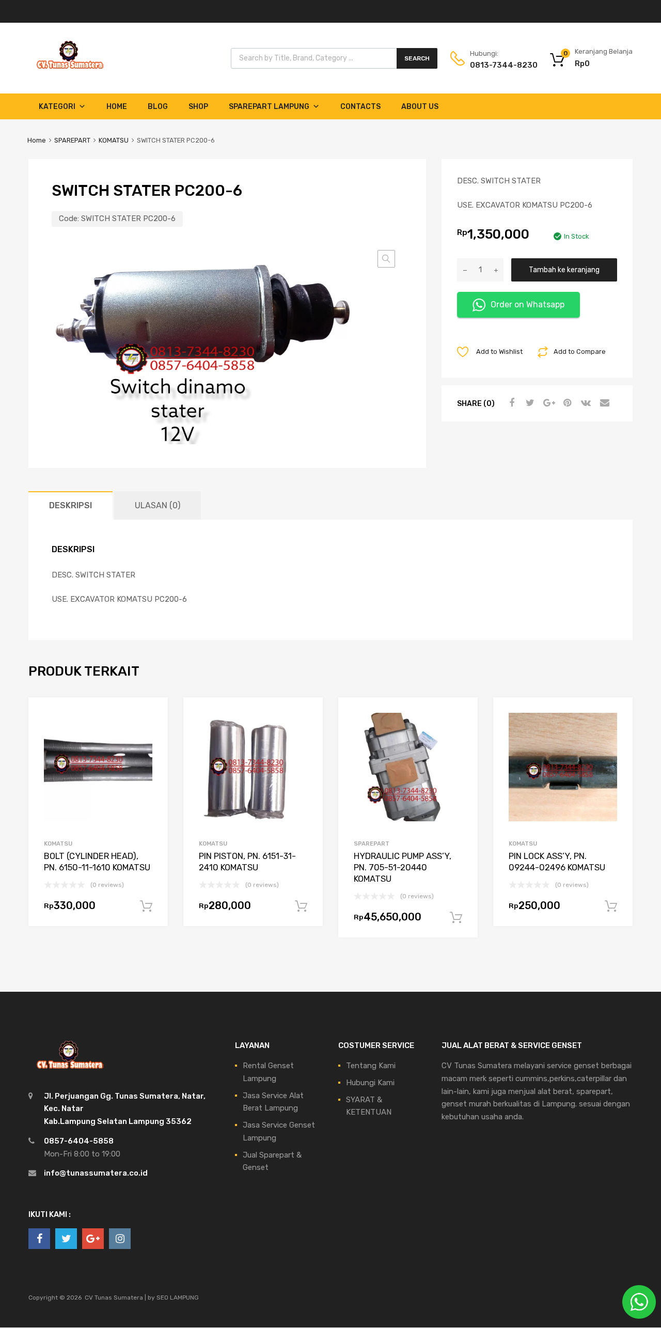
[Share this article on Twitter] (529, 403)
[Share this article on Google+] (547, 403)
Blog (158, 106)
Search (417, 58)
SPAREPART (72, 140)
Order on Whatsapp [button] (527, 304)
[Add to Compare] (151, 733)
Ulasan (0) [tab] (157, 505)
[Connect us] (39, 1238)
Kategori (57, 106)
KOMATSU (114, 140)
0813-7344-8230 (495, 65)
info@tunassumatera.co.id (96, 1173)
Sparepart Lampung (269, 106)
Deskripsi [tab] (70, 505)
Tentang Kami (371, 1065)
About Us (419, 106)
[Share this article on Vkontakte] (584, 403)
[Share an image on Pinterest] (566, 403)
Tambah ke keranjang (564, 269)
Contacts (360, 106)
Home (116, 106)
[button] (386, 259)
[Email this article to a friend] (603, 403)
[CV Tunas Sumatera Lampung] (69, 70)
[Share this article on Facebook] (510, 403)
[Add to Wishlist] (151, 716)
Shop (198, 106)
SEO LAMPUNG (177, 1297)
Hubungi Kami (370, 1082)
